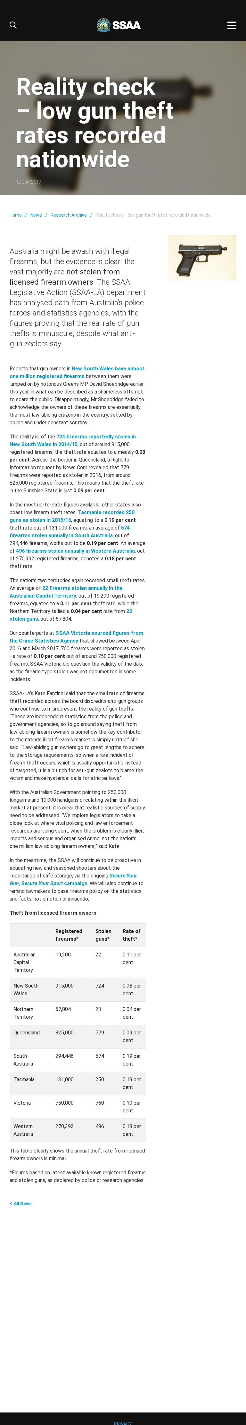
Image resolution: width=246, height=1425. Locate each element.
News (36, 215)
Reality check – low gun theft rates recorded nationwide (153, 215)
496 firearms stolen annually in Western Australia (75, 551)
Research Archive (69, 215)
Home (16, 215)
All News (23, 1203)
